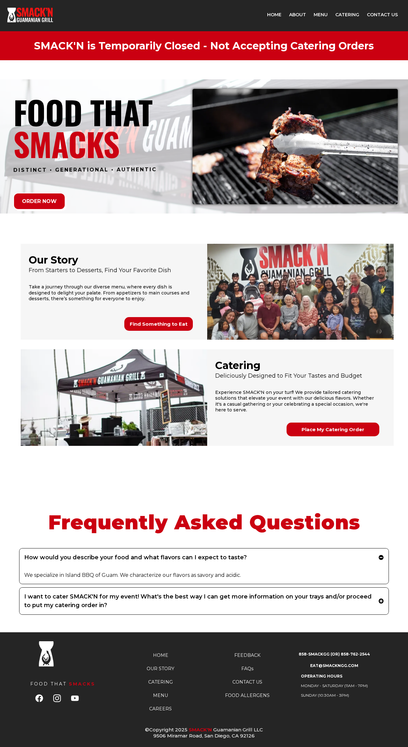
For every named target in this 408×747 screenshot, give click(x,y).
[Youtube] (75, 698)
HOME (274, 15)
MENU (321, 15)
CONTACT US (382, 15)
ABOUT (297, 15)
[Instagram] (57, 698)
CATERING (347, 15)
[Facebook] (39, 698)
